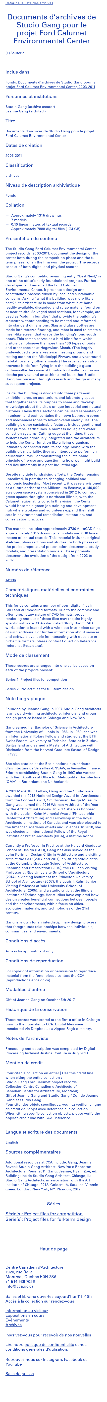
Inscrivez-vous (18, 1335)
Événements (17, 1320)
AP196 (10, 580)
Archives (13, 1325)
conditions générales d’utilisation (36, 1350)
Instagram (52, 1360)
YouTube (13, 1365)
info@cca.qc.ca (19, 1287)
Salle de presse (19, 1374)
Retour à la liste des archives (29, 3)
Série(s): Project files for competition (44, 1214)
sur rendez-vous (59, 1302)
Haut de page (54, 1249)
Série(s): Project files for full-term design (48, 1220)
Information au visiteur (26, 1311)
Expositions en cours (25, 1316)
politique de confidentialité (49, 1345)
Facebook (73, 1360)
